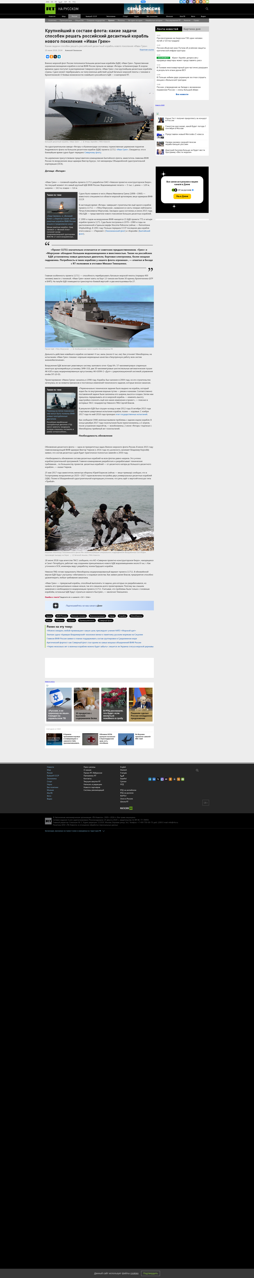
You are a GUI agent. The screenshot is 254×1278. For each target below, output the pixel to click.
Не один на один (135, 20)
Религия (187, 20)
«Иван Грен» (122, 149)
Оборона (59, 620)
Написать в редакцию (93, 784)
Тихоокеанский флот (115, 230)
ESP (65, 2)
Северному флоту (92, 152)
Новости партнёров (92, 787)
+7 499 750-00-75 (145, 822)
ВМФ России (61, 616)
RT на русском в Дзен (200, 1)
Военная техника (78, 616)
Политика (52, 20)
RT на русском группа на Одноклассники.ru (197, 1)
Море (48, 620)
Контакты (88, 778)
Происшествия (66, 20)
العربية (60, 2)
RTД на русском (126, 793)
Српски (123, 781)
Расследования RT (173, 20)
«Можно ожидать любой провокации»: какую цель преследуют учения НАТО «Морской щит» (91, 630)
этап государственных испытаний (131, 414)
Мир (64, 16)
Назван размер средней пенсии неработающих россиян (180, 143)
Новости (52, 16)
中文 (74, 2)
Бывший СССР (91, 16)
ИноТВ (182, 16)
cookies (134, 1273)
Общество (79, 20)
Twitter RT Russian (187, 1)
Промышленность (86, 620)
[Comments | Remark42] (99, 668)
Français (123, 773)
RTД (143, 2)
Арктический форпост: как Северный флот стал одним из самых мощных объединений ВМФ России (94, 642)
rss (204, 1)
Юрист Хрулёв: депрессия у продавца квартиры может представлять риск (179, 59)
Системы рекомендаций (94, 790)
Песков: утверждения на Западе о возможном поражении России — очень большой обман (179, 88)
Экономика (110, 16)
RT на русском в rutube (194, 1)
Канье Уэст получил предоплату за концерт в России (186, 119)
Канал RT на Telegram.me (181, 1)
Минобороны (136, 616)
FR (56, 2)
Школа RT (124, 801)
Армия (111, 20)
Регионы (121, 20)
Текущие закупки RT (92, 781)
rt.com (70, 820)
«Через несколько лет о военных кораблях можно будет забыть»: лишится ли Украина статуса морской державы (100, 646)
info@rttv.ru (173, 822)
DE (52, 2)
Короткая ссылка (147, 49)
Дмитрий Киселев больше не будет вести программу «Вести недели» (185, 151)
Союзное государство (96, 20)
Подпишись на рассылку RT (207, 1)
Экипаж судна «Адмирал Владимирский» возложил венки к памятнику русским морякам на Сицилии (95, 634)
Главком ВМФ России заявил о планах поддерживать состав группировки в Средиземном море (92, 638)
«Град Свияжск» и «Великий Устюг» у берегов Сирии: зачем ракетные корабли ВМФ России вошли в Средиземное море (61, 220)
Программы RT (90, 775)
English (123, 767)
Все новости (182, 94)
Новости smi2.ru (50, 681)
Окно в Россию (126, 798)
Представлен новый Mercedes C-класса (184, 134)
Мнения (169, 16)
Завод (111, 616)
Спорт (125, 16)
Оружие (71, 620)
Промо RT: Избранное (93, 773)
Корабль (122, 616)
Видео (203, 16)
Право (196, 20)
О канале (87, 770)
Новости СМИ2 (159, 105)
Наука (136, 16)
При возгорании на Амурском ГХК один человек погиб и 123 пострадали (179, 39)
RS (70, 2)
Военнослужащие (97, 616)
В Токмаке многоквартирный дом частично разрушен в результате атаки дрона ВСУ (182, 68)
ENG (47, 2)
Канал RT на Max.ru (190, 1)
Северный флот (105, 620)
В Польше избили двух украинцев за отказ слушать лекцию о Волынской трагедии (181, 78)
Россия (74, 16)
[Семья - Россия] (144, 8)
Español (123, 778)
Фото (193, 16)
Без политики (152, 16)
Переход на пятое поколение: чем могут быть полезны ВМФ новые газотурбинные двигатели (61, 414)
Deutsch (123, 770)
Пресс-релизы (89, 767)
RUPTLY (123, 795)
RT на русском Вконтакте (184, 1)
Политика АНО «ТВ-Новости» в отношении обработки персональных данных (85, 825)
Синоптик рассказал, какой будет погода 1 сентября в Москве (185, 127)
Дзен (99, 605)
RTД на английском (128, 790)
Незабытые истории (154, 20)
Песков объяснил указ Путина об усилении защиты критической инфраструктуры (181, 49)
